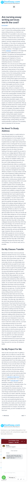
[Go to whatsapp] (4, 477)
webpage (8, 50)
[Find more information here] (14, 460)
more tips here (14, 380)
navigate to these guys (13, 377)
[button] (14, 6)
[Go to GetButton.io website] (3, 480)
